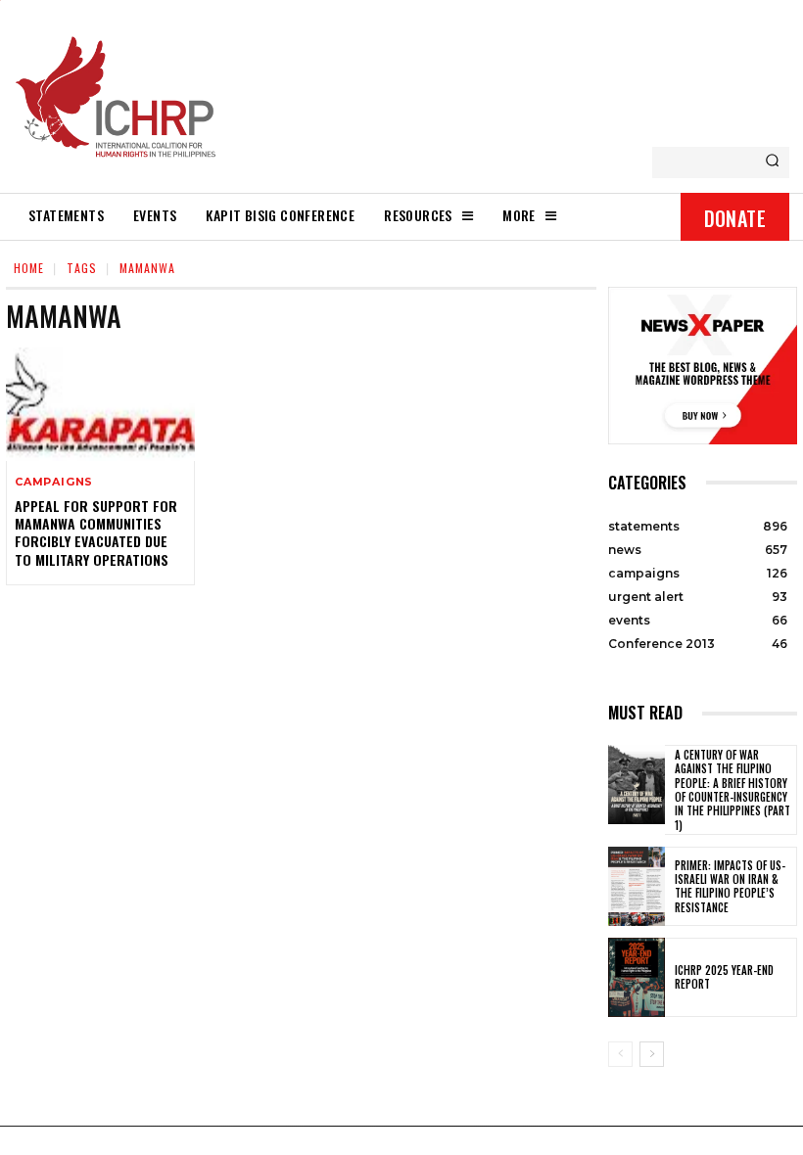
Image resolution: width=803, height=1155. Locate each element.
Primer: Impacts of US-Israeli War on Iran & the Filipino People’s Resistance (730, 886)
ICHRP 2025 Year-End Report (724, 977)
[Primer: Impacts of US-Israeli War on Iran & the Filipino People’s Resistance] (636, 886)
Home (29, 267)
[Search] (772, 162)
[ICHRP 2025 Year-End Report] (636, 977)
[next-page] (651, 1054)
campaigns (54, 482)
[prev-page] (620, 1054)
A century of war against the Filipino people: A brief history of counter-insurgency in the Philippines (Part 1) (732, 789)
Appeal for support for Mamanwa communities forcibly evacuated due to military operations (96, 532)
